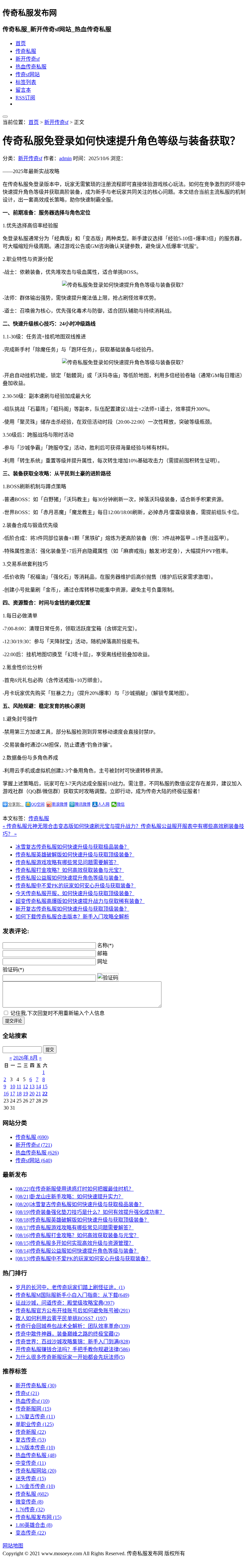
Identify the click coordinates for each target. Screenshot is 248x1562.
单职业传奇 (35, 1424)
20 (32, 1093)
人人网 (103, 804)
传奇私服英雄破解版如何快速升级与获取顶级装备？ (75, 854)
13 (32, 1086)
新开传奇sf (28, 59)
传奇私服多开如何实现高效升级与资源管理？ (75, 1243)
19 (25, 1093)
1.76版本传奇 (35, 1447)
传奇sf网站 (28, 74)
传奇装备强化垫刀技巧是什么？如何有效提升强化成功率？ (90, 1212)
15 (44, 1086)
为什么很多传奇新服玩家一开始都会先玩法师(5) (70, 1357)
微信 (121, 804)
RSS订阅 (25, 97)
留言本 (23, 90)
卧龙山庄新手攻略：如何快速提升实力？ (69, 1196)
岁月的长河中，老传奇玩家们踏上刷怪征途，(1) (70, 1287)
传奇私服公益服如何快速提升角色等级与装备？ (70, 878)
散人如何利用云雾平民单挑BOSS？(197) (61, 1318)
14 (38, 1086)
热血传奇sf (32, 1401)
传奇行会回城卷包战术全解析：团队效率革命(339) (73, 1326)
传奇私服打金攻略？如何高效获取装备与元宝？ (70, 870)
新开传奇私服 (36, 1385)
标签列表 (26, 82)
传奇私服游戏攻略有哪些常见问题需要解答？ (67, 862)
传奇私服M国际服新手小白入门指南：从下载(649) (72, 1295)
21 (38, 1093)
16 (6, 1093)
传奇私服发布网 (38, 1517)
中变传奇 (31, 1463)
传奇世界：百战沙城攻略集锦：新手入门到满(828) (73, 1341)
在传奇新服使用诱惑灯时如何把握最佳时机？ (75, 1189)
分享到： (16, 804)
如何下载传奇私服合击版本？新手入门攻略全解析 (72, 916)
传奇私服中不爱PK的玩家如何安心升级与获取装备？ (76, 885)
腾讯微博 (82, 804)
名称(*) (105, 945)
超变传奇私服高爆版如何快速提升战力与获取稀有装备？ (80, 901)
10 (12, 1086)
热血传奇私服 (31, 66)
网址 (102, 961)
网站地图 (13, 1545)
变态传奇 (31, 1533)
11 (18, 1086)
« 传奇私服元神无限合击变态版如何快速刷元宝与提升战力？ (72, 826)
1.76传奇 (30, 1509)
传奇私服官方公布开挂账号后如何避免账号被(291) (73, 1310)
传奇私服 (26, 51)
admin (65, 158)
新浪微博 (59, 804)
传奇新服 (31, 1432)
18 (19, 1093)
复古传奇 (31, 1440)
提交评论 (13, 1021)
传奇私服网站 (36, 1471)
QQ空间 (38, 804)
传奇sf (27, 1393)
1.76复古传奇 (35, 1416)
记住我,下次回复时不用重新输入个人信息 (57, 1013)
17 (12, 1093)
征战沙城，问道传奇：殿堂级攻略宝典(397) (65, 1303)
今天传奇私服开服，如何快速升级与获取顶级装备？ (75, 893)
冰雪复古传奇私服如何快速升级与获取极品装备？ (72, 847)
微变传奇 (29, 1502)
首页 (21, 43)
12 (25, 1086)
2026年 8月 (25, 1057)
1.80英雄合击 (34, 1525)
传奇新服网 (33, 1409)
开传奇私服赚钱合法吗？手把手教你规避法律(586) (73, 1349)
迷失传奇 (31, 1478)
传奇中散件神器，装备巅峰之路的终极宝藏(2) (67, 1334)
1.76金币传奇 (35, 1486)
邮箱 (102, 953)
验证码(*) (13, 969)
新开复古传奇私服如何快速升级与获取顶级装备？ (72, 909)
